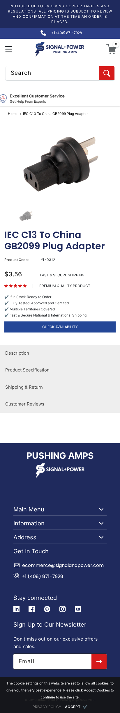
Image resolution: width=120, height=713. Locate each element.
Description (17, 353)
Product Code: (16, 259)
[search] (106, 73)
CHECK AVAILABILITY (60, 327)
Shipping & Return (24, 387)
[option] (60, 164)
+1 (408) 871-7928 (42, 576)
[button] (9, 49)
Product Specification (27, 370)
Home (12, 113)
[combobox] (60, 73)
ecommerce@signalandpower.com (63, 565)
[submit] (99, 661)
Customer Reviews (24, 404)
